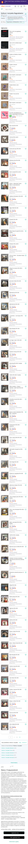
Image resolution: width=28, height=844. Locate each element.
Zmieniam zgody (14, 841)
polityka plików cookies (6, 829)
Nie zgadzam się (15, 837)
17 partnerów (23, 787)
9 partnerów (22, 788)
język (12, 766)
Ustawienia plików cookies (10, 824)
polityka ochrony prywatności (18, 829)
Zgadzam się (15, 832)
